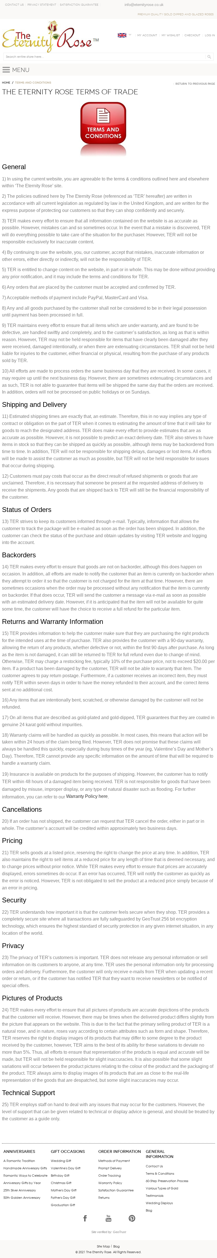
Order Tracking (109, 1175)
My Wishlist (171, 35)
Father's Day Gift (63, 1197)
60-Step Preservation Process (167, 1180)
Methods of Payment (114, 1160)
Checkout (192, 35)
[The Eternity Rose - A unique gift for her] (50, 36)
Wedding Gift (61, 1160)
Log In (210, 35)
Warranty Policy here (87, 796)
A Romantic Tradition (19, 1160)
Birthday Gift (60, 1175)
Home (6, 82)
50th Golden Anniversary (21, 1197)
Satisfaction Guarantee (79, 4)
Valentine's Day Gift (66, 1168)
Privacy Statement (41, 4)
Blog (149, 1210)
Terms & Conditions (160, 1173)
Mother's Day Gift (64, 1190)
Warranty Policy (110, 1182)
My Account (147, 35)
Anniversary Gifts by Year (22, 1182)
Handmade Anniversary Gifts (25, 1168)
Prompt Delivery (110, 1168)
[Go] (208, 56)
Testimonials (154, 1195)
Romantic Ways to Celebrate (25, 1175)
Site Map (103, 1246)
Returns (103, 1197)
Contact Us (14, 4)
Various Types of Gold (162, 1188)
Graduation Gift (63, 1204)
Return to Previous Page (195, 84)
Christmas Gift (61, 1182)
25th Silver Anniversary (19, 1190)
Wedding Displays (159, 1202)
